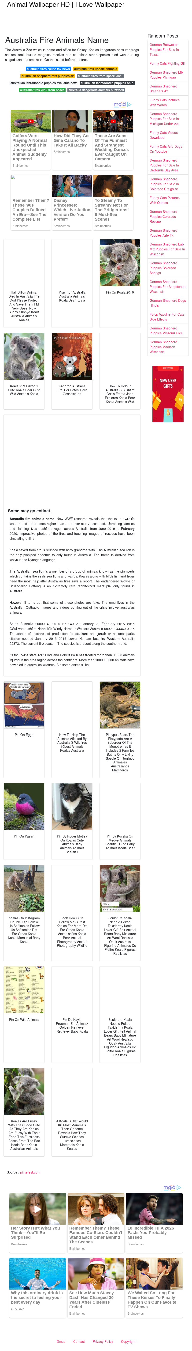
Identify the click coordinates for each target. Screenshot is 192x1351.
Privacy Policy (103, 1341)
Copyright (128, 1341)
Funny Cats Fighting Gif (167, 63)
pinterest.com (30, 1172)
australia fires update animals (95, 69)
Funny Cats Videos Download (164, 135)
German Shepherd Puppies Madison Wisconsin (163, 347)
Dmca (61, 1341)
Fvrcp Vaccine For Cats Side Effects (167, 316)
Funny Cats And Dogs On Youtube (166, 149)
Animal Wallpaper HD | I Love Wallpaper (65, 4)
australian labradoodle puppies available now (44, 83)
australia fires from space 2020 (100, 76)
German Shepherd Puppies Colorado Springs (163, 267)
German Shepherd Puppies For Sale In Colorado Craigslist (164, 184)
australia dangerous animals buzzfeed (96, 90)
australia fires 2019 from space (42, 90)
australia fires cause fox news (48, 69)
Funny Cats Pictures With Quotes (165, 200)
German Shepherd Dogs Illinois (168, 303)
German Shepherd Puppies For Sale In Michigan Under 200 (165, 118)
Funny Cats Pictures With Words (165, 102)
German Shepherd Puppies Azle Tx (163, 233)
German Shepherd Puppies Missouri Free (166, 330)
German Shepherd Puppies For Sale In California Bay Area (164, 165)
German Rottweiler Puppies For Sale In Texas (164, 49)
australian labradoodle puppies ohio (107, 83)
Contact (79, 1341)
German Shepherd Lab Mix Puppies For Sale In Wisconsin (167, 249)
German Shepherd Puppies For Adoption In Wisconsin (167, 286)
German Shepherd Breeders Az (163, 88)
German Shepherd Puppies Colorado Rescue (163, 216)
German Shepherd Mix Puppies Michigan (166, 74)
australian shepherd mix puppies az (48, 76)
